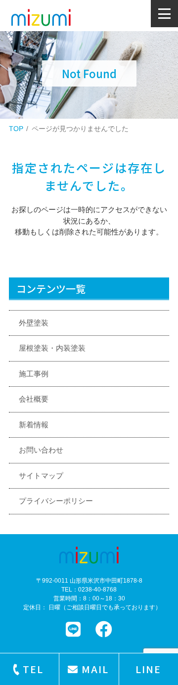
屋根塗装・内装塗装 (52, 348)
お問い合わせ (41, 450)
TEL (33, 669)
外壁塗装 (33, 323)
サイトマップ (41, 475)
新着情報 (33, 424)
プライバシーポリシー (56, 501)
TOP (16, 129)
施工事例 (33, 373)
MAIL (95, 669)
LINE (148, 669)
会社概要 (33, 399)
